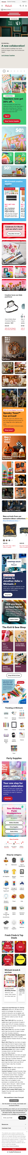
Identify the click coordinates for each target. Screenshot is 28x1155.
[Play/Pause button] (4, 71)
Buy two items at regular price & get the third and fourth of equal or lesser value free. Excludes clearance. (14, 1056)
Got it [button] (14, 1149)
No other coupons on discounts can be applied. (13, 1068)
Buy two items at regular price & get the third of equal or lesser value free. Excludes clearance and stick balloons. (14, 1044)
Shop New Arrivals (14, 233)
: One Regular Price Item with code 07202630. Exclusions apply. (13, 1091)
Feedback (14, 1100)
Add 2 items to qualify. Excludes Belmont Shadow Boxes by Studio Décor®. (14, 1037)
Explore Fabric (14, 619)
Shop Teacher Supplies (12, 121)
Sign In (7, 116)
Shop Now (8, 594)
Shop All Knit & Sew (14, 675)
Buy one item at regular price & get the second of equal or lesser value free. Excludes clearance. (13, 1031)
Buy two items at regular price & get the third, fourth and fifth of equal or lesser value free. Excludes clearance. (14, 1063)
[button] (14, 1152)
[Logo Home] (8, 5)
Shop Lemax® (9, 430)
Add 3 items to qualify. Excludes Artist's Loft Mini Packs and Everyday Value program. (14, 1050)
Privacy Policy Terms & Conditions (10, 1146)
